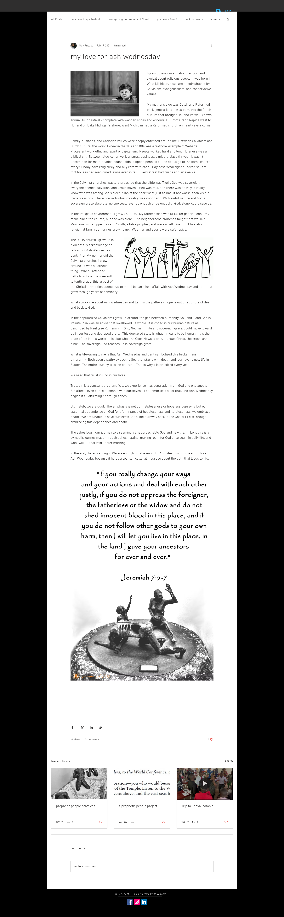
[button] (228, 19)
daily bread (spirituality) (85, 19)
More (213, 19)
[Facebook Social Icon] (130, 902)
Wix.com (161, 894)
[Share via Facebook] (72, 727)
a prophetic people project (138, 806)
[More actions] (211, 45)
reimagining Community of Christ (128, 19)
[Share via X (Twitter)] (82, 727)
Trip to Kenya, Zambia (197, 806)
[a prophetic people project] (142, 783)
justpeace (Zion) (167, 19)
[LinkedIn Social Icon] (144, 902)
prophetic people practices (75, 806)
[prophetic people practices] (79, 783)
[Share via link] (101, 727)
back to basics (194, 19)
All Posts (56, 19)
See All (229, 761)
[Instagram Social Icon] (137, 902)
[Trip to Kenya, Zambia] (205, 783)
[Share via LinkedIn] (91, 727)
